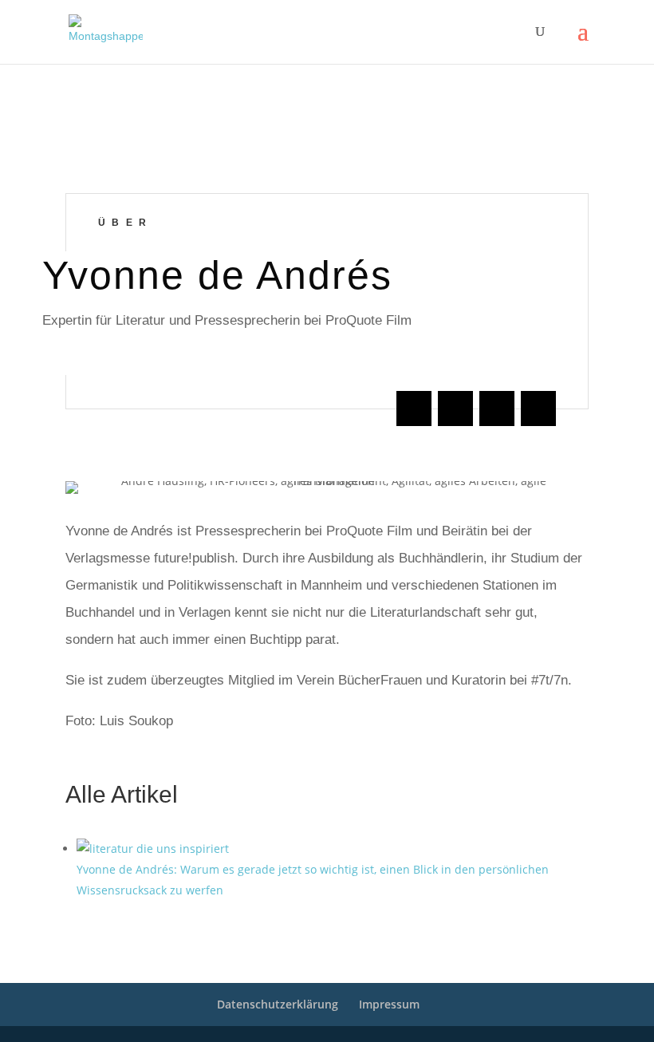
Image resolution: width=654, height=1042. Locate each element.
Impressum (389, 1004)
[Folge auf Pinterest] (538, 408)
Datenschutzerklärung (277, 1004)
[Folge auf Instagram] (496, 408)
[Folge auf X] (455, 408)
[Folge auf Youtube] (413, 408)
